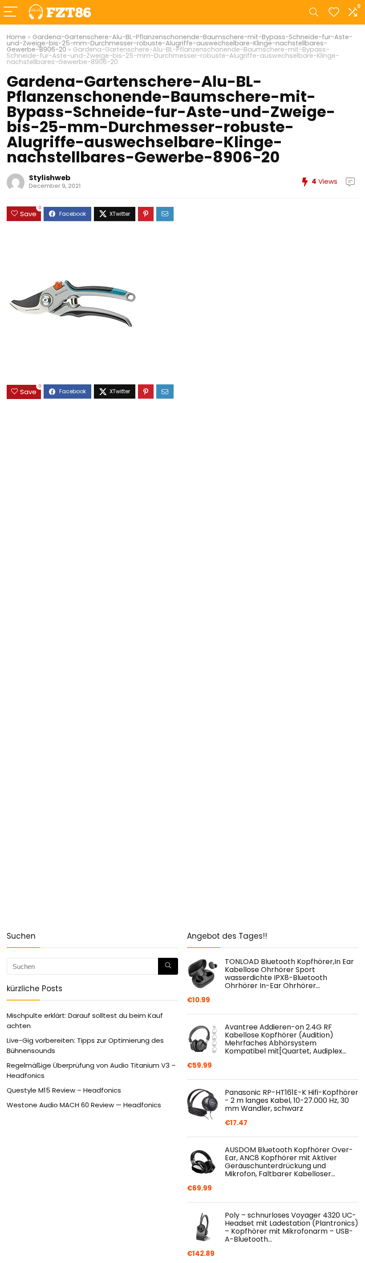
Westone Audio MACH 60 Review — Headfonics (84, 1105)
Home (16, 36)
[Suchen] (168, 966)
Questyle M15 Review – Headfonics (64, 1090)
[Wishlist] (333, 12)
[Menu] (10, 12)
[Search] (313, 12)
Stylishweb (49, 178)
